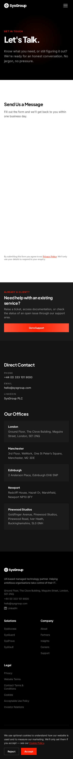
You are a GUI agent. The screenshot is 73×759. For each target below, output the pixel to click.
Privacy (8, 673)
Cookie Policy (36, 743)
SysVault (9, 647)
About (44, 628)
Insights (45, 640)
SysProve (9, 640)
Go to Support (36, 327)
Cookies (8, 694)
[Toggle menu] (65, 5)
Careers (45, 647)
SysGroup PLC (13, 398)
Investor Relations (14, 706)
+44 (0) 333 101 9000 (18, 377)
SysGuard (9, 634)
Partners (45, 634)
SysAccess (10, 628)
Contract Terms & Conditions (13, 687)
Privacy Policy (50, 256)
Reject (11, 751)
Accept (28, 751)
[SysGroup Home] (15, 5)
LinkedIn (12, 608)
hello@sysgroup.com (17, 387)
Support (45, 653)
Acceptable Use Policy (16, 700)
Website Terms (12, 679)
